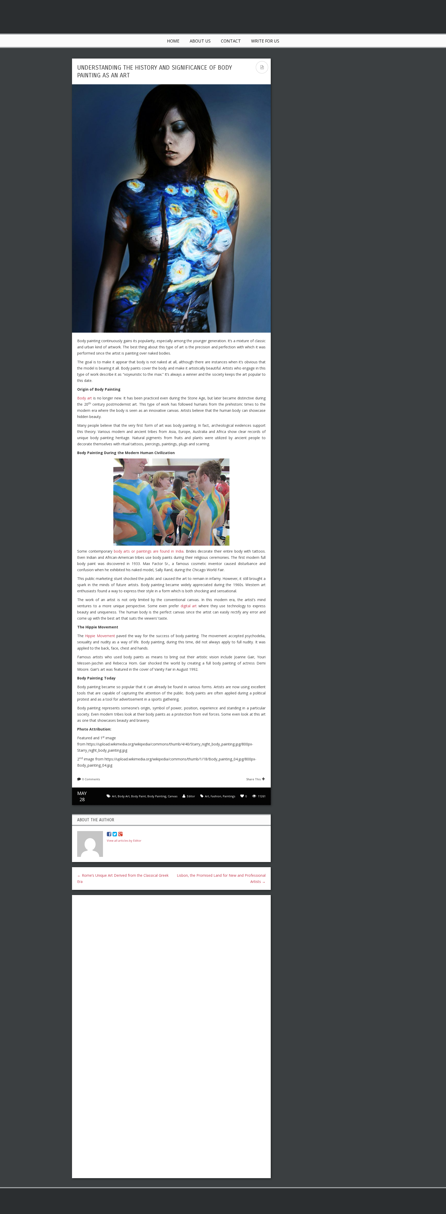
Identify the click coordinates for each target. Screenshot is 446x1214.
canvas (172, 796)
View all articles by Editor (124, 840)
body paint (138, 796)
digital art (189, 605)
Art (207, 796)
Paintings (229, 796)
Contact (231, 41)
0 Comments (91, 779)
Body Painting (156, 796)
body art (124, 796)
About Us (200, 41)
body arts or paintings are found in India (149, 551)
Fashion (216, 796)
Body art (84, 398)
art (114, 796)
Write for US (265, 41)
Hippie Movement (100, 635)
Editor (191, 796)
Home (173, 41)
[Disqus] (171, 965)
